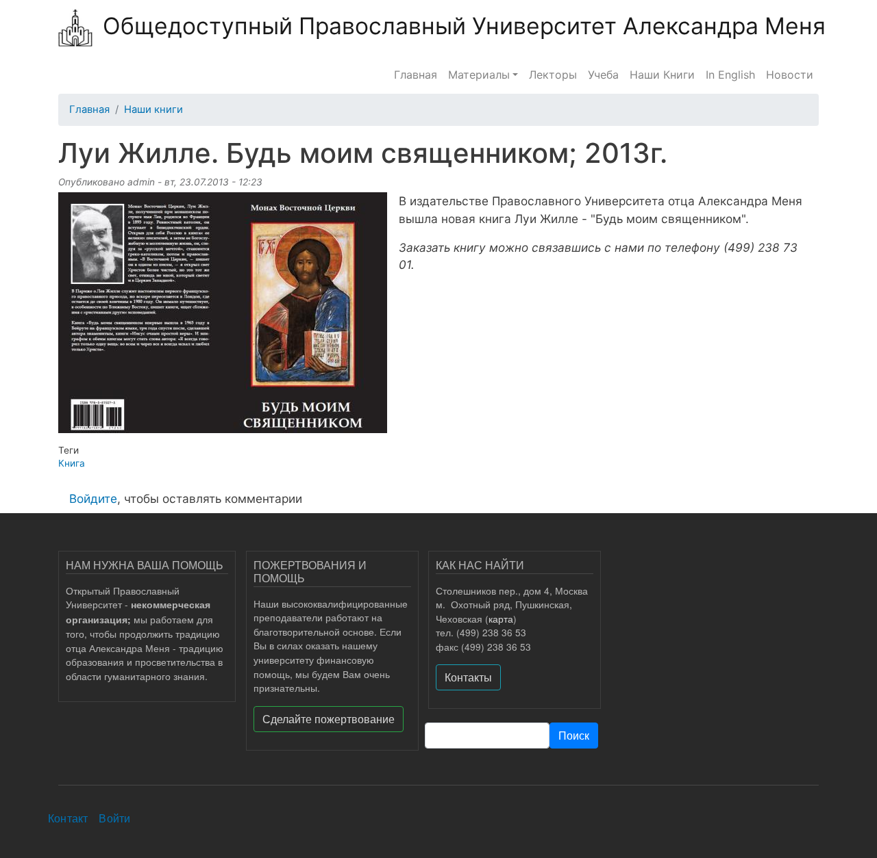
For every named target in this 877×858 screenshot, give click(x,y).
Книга (71, 463)
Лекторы (553, 74)
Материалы (479, 74)
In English (730, 74)
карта (501, 618)
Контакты (468, 677)
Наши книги (153, 109)
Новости (789, 74)
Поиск (573, 735)
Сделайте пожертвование (328, 719)
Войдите (93, 498)
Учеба (603, 74)
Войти (114, 818)
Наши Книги (662, 74)
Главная (415, 74)
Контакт (68, 818)
